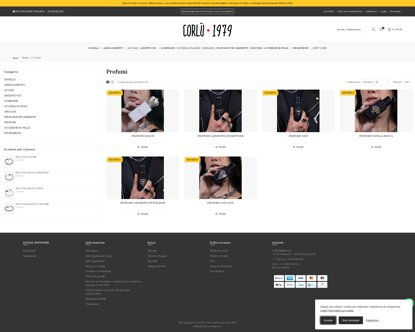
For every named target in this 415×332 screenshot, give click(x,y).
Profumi (256, 48)
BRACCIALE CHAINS (26, 157)
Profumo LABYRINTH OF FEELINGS (142, 202)
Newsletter (217, 271)
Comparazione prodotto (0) (133, 82)
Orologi (208, 48)
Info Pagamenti (95, 261)
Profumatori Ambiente (232, 48)
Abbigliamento (14, 84)
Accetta (328, 320)
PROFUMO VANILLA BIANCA (376, 136)
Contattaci (92, 304)
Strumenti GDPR (95, 298)
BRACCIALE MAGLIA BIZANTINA (32, 172)
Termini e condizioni (98, 271)
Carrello (371, 11)
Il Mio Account (219, 250)
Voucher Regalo (157, 255)
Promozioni (12, 133)
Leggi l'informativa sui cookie (337, 310)
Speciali (152, 261)
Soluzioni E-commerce (207, 326)
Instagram (29, 255)
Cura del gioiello (95, 276)
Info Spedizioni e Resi (98, 255)
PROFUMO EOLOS (143, 136)
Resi (212, 261)
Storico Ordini (219, 255)
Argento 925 (12, 95)
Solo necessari (350, 320)
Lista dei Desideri (220, 266)
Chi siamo (91, 250)
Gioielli (9, 79)
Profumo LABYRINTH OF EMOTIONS (220, 136)
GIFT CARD (320, 48)
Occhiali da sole (188, 48)
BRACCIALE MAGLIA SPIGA (29, 188)
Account (329, 11)
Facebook (29, 250)
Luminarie (168, 48)
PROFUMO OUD (298, 136)
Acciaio (133, 48)
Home (26, 57)
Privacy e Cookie (95, 266)
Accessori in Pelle (17, 127)
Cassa (383, 11)
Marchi (152, 250)
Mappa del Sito (157, 266)
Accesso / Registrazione (349, 29)
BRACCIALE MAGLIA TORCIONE (32, 204)
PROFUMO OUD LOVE (220, 202)
